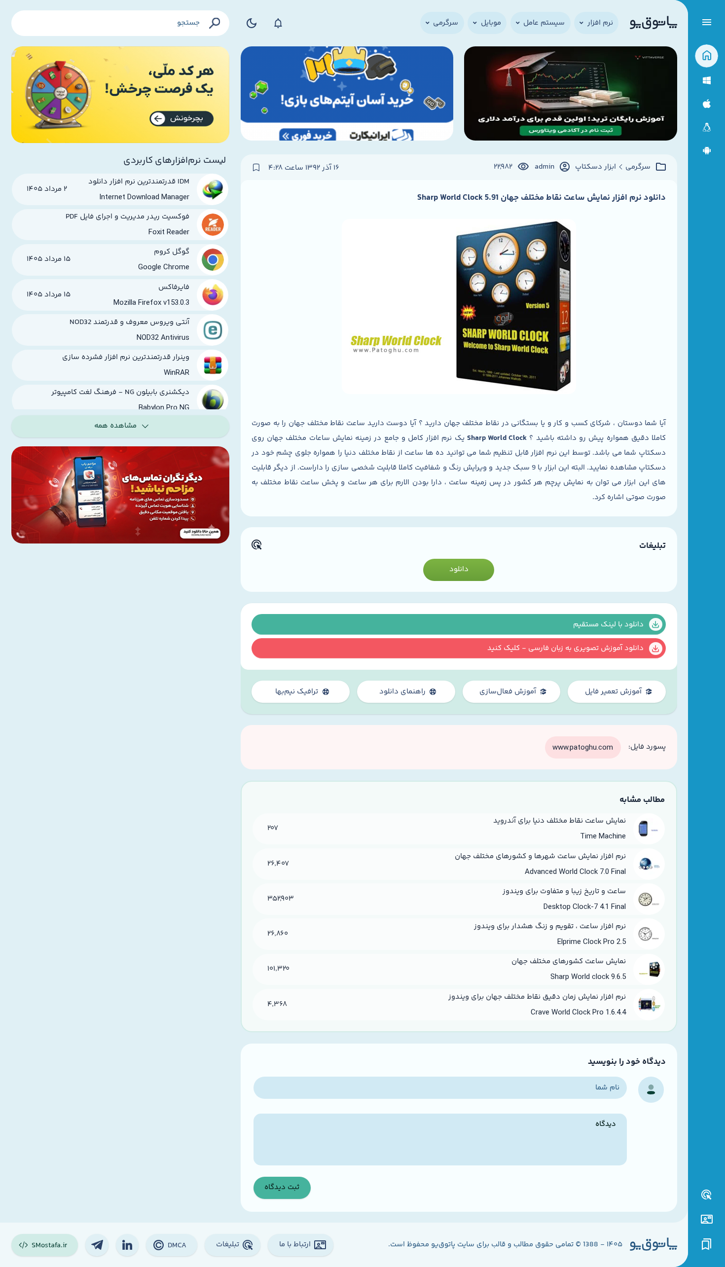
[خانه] (706, 56)
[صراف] (120, 95)
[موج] (570, 95)
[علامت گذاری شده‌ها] (706, 1244)
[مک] (706, 104)
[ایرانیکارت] (347, 95)
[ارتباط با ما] (706, 1219)
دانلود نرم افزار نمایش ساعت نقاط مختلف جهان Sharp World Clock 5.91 (541, 197)
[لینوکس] (706, 127)
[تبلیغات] (707, 1195)
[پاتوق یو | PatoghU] (653, 23)
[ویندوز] (706, 80)
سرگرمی (638, 167)
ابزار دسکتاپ (595, 167)
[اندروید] (706, 150)
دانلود (459, 569)
